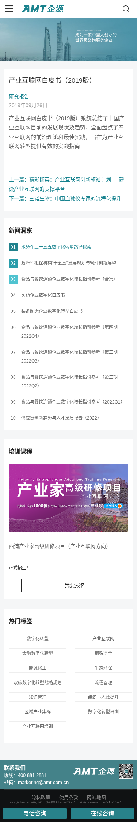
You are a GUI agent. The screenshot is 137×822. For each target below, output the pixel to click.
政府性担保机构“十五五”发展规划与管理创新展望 (68, 263)
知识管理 (37, 697)
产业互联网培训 (37, 726)
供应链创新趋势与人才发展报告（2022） (61, 418)
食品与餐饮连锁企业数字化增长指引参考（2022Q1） (73, 402)
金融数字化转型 (37, 653)
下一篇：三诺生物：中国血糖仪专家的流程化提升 (65, 198)
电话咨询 (34, 813)
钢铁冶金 (103, 653)
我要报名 (75, 585)
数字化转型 (38, 638)
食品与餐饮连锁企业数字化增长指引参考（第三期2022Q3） (69, 357)
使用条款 (68, 797)
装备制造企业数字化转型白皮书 (52, 311)
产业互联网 (103, 638)
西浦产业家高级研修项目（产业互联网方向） (60, 546)
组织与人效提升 (103, 697)
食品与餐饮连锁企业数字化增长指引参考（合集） (69, 279)
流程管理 (103, 682)
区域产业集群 (37, 712)
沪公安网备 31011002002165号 (61, 802)
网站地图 (96, 797)
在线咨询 (102, 813)
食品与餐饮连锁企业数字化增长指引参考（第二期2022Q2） (69, 382)
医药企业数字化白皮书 (43, 295)
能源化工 (37, 668)
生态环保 (103, 668)
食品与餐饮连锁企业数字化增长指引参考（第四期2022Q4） (69, 332)
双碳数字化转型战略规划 (38, 682)
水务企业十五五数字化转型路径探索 (56, 247)
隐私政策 (40, 797)
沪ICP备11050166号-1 (113, 802)
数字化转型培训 (103, 712)
